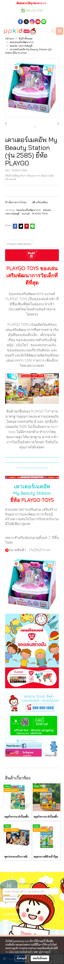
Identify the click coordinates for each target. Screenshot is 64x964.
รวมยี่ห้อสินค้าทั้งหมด (15, 914)
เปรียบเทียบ (41, 202)
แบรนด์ (26, 213)
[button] (51, 31)
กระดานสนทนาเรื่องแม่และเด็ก (21, 919)
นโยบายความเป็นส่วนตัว (21, 951)
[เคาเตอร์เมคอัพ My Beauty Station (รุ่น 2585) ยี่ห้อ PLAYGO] (32, 87)
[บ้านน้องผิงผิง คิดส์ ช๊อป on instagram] (32, 752)
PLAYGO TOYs (40, 213)
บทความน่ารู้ (10, 930)
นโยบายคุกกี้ (45, 951)
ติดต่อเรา (8, 925)
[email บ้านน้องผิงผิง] (32, 740)
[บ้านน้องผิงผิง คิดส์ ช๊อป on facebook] (32, 745)
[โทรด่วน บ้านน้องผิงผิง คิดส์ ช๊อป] (32, 702)
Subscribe (10, 898)
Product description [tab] (19, 244)
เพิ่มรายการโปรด (17, 202)
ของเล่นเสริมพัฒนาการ (28, 210)
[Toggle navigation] (59, 31)
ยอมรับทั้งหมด (40, 958)
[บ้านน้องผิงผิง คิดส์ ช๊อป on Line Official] (32, 726)
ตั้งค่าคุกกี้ (22, 958)
